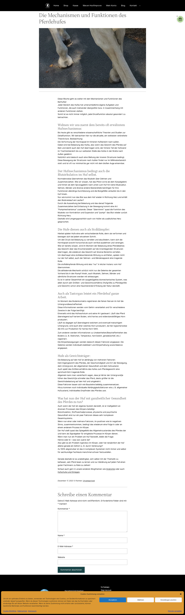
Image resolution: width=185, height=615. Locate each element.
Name (61, 535)
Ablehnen (140, 600)
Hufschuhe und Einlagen (69, 472)
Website (61, 557)
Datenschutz (22, 611)
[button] (181, 594)
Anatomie (110, 469)
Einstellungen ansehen (168, 600)
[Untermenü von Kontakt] (139, 5)
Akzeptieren (113, 600)
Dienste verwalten (175, 611)
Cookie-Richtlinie (9, 611)
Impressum (32, 611)
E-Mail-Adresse (65, 546)
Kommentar (64, 509)
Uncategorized (89, 481)
